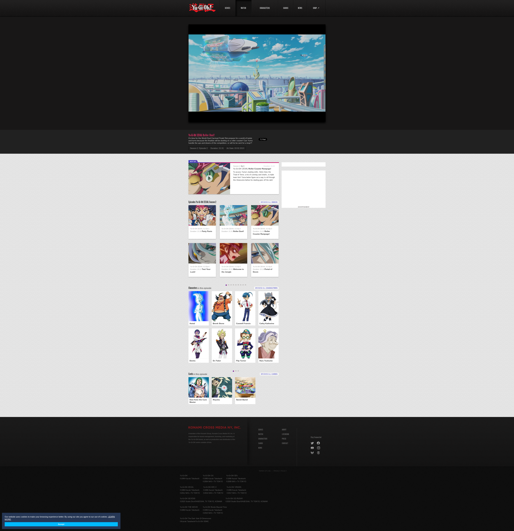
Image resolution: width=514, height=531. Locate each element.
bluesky (312, 452)
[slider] (257, 113)
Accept (61, 524)
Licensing (285, 434)
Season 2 (212, 202)
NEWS (260, 448)
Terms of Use (265, 471)
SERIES (260, 429)
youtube (312, 448)
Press (284, 438)
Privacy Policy (280, 471)
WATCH (260, 434)
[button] (257, 73)
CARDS (260, 443)
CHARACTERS (262, 438)
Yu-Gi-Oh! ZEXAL (252, 169)
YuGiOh (202, 7)
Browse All (269, 374)
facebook (318, 443)
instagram (318, 448)
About (284, 429)
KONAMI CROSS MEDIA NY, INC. (214, 428)
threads (318, 452)
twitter (312, 443)
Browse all (269, 202)
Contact (285, 443)
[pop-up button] (317, 117)
